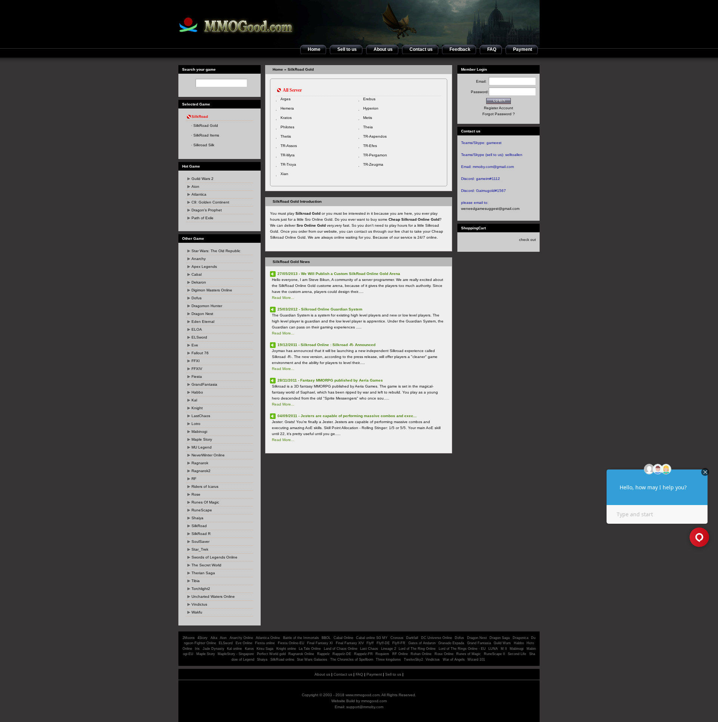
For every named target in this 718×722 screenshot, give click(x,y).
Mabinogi (199, 431)
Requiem (382, 654)
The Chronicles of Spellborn (351, 659)
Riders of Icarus (204, 486)
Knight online (286, 649)
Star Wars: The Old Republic (215, 251)
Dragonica (520, 638)
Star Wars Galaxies (312, 659)
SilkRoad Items (206, 135)
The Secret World (206, 565)
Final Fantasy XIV (350, 643)
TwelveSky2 (413, 659)
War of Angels (454, 659)
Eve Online (244, 643)
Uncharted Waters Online (213, 596)
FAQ (359, 674)
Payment (374, 674)
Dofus (196, 298)
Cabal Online (343, 638)
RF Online (400, 654)
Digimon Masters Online (211, 290)
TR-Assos (288, 146)
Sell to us (393, 674)
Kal (194, 400)
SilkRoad (199, 526)
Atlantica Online (268, 638)
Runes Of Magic (205, 502)
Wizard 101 (476, 659)
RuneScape (201, 510)
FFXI (195, 361)
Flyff (370, 643)
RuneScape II (494, 654)
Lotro (195, 424)
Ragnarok (199, 463)
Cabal (196, 274)
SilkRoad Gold (205, 125)
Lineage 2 (388, 649)
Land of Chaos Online (341, 649)
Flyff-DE (383, 643)
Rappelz (323, 654)
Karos (249, 649)
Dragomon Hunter (206, 306)
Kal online (234, 649)
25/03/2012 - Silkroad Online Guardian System (319, 309)
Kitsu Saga (265, 649)
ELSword (199, 337)
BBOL (326, 638)
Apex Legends (204, 266)
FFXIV (196, 369)
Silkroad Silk (203, 145)
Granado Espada (451, 643)
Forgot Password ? (498, 114)
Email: (482, 81)
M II (504, 649)
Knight (197, 408)
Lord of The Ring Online (417, 649)
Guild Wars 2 (202, 179)
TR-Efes (370, 146)
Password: (480, 92)
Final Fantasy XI (320, 643)
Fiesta (196, 376)
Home (278, 69)
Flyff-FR (398, 643)
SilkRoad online (282, 659)
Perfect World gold (271, 654)
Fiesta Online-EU (291, 643)
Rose (195, 494)
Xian (284, 174)
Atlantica (198, 194)
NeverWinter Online (208, 455)
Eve (194, 345)
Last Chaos (369, 649)
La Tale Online (310, 649)
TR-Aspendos (375, 136)
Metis (367, 118)
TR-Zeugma (373, 164)
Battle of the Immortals (301, 638)
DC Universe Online (436, 638)
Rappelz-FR (363, 654)
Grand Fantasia (479, 643)
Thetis (285, 136)
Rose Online (444, 654)
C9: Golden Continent (210, 202)
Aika (214, 638)
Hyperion (370, 108)
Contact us (343, 674)
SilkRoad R (201, 534)
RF (193, 479)
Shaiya (197, 518)
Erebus (369, 99)
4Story (202, 638)
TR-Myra (287, 155)
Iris (197, 649)
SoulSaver (200, 541)
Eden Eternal (202, 321)
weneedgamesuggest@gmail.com (490, 208)
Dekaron (198, 282)
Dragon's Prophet (206, 210)
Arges (285, 99)
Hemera (287, 108)
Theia (368, 127)
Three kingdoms (388, 659)
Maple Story (201, 439)
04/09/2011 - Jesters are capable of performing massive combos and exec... (347, 416)
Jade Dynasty (213, 649)
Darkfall (412, 638)
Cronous (397, 638)
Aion (195, 186)
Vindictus (199, 604)
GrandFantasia (204, 384)
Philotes (287, 127)
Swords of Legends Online (214, 557)
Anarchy (198, 259)
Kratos (286, 118)
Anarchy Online (241, 638)
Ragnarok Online (301, 654)
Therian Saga (203, 573)
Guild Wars (502, 643)
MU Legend (201, 447)
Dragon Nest (202, 314)
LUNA (493, 649)
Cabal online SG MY (371, 638)
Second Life (517, 654)
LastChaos (200, 416)
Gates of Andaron (422, 643)
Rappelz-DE (341, 654)
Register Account (498, 108)
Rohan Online (421, 654)
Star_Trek (199, 549)
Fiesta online (265, 643)
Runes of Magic (468, 654)
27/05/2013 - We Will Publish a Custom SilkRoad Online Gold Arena (338, 274)
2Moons (188, 638)
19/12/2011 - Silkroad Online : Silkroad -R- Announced (326, 345)
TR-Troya (288, 164)
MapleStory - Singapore (236, 654)
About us (322, 674)
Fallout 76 (200, 353)
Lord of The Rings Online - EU (462, 649)
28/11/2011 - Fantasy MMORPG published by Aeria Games (330, 380)
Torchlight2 (200, 589)
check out (527, 240)
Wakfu (196, 612)
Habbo (197, 392)
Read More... (283, 298)
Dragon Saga (500, 638)
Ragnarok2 (201, 471)
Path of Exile (202, 218)
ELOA (196, 329)
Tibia (195, 581)
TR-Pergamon (375, 155)
